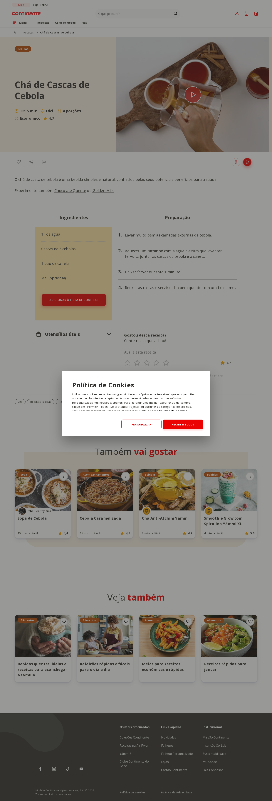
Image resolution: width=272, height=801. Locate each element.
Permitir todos (183, 424)
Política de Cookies (173, 411)
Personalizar (141, 424)
